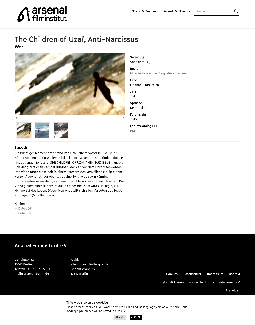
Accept (135, 317)
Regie (134, 68)
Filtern (136, 11)
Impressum (215, 274)
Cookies (172, 274)
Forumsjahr (138, 114)
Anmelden (233, 290)
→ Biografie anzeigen (170, 73)
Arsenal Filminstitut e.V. (41, 245)
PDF (133, 130)
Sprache (136, 103)
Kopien (20, 204)
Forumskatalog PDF (144, 126)
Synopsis (21, 147)
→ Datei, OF (23, 208)
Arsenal (168, 11)
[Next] (123, 117)
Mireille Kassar (140, 73)
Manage (120, 317)
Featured (152, 11)
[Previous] (17, 117)
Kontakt (234, 274)
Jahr (133, 91)
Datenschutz (192, 274)
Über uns (184, 11)
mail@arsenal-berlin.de (32, 274)
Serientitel (137, 57)
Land (133, 80)
